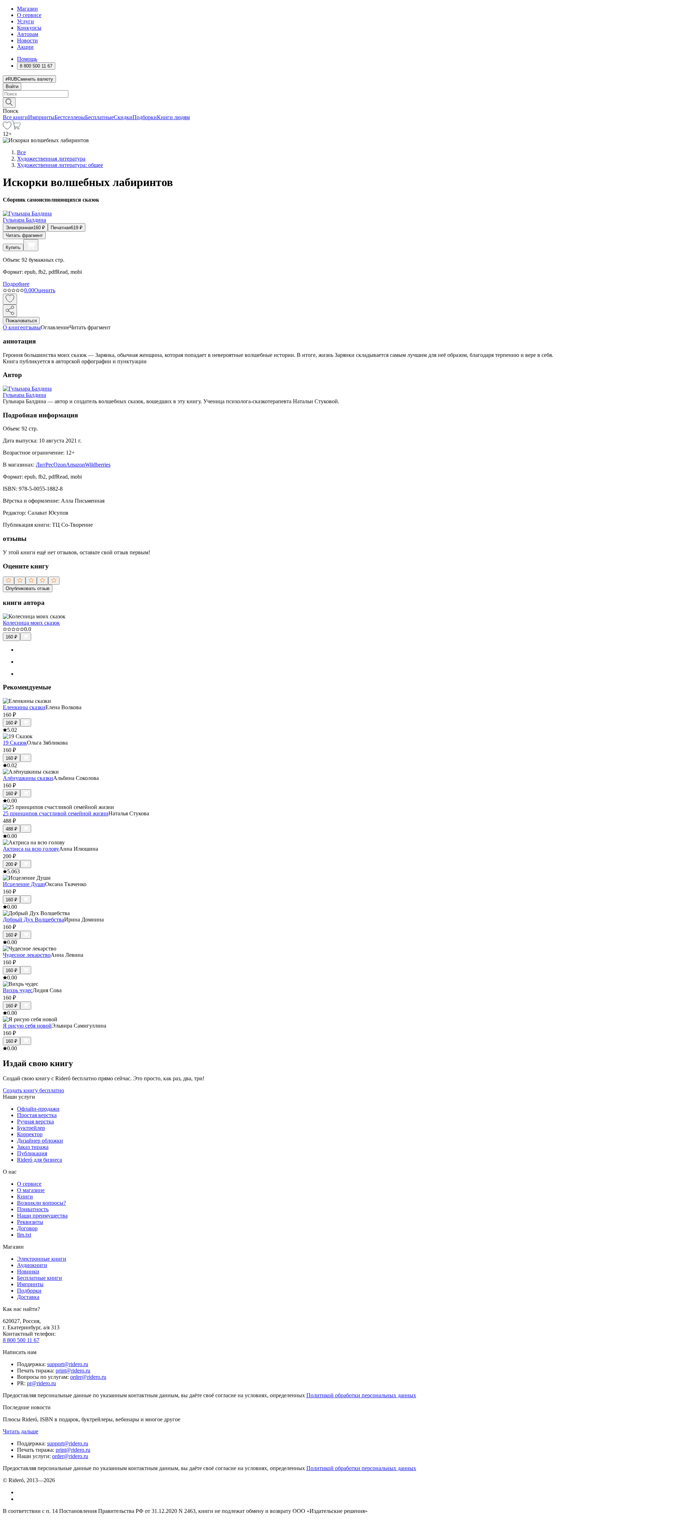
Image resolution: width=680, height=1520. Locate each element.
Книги (25, 1197)
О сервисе (29, 15)
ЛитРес (44, 465)
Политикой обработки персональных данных (361, 1395)
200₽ (11, 864)
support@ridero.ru (67, 1364)
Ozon (59, 465)
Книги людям (173, 117)
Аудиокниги (32, 1265)
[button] (340, 102)
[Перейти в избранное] (7, 128)
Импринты (41, 117)
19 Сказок (15, 743)
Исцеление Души (24, 884)
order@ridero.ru (88, 1377)
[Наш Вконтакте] (20, 1492)
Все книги (15, 117)
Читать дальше (20, 1431)
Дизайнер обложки (40, 1141)
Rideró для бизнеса (39, 1160)
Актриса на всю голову (31, 849)
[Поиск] (9, 103)
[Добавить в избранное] (10, 299)
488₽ (11, 829)
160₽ (11, 637)
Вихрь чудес (18, 990)
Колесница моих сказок (31, 623)
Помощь (27, 59)
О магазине (31, 1190)
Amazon (75, 465)
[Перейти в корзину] (16, 128)
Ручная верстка (35, 1122)
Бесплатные (99, 117)
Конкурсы (29, 28)
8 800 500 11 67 (21, 1340)
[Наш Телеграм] (20, 1499)
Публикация (32, 1153)
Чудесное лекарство (27, 955)
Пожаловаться (21, 320)
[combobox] (340, 94)
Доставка (28, 1297)
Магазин (27, 9)
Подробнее (16, 284)
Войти (12, 86)
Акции (25, 47)
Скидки (123, 117)
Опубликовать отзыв (28, 588)
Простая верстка (37, 1115)
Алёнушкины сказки (28, 778)
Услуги (25, 21)
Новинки (28, 1271)
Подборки (144, 117)
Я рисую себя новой (27, 1026)
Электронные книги (41, 1259)
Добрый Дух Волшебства (33, 920)
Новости (27, 40)
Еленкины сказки (24, 707)
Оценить (44, 290)
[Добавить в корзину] (30, 245)
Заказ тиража (33, 1147)
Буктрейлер (31, 1128)
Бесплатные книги (39, 1278)
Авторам (27, 34)
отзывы (32, 327)
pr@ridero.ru (41, 1383)
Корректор (29, 1134)
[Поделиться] (10, 311)
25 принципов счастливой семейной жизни (55, 813)
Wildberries (97, 465)
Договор (27, 1228)
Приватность (33, 1209)
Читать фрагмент (24, 235)
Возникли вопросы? (41, 1203)
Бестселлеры (70, 117)
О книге (13, 327)
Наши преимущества (42, 1216)
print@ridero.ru (73, 1371)
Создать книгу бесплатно (33, 1090)
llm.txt (24, 1235)
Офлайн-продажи (38, 1109)
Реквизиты (30, 1222)
